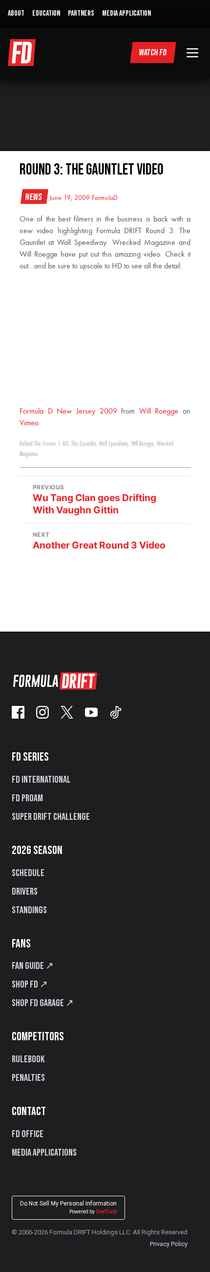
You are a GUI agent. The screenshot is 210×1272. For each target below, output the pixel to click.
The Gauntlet (83, 443)
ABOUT (16, 13)
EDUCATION (46, 13)
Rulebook (28, 1059)
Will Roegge (159, 412)
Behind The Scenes (38, 443)
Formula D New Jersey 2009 (68, 412)
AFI (65, 443)
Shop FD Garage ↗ (43, 1003)
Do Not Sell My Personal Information (68, 1207)
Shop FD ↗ (30, 984)
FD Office (27, 1134)
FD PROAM (27, 798)
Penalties (28, 1078)
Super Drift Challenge (51, 817)
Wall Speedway (113, 443)
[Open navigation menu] (192, 53)
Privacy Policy (169, 1244)
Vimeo (29, 423)
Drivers (25, 892)
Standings (29, 910)
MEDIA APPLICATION (126, 13)
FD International (41, 780)
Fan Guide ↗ (33, 966)
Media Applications (44, 1153)
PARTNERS (81, 13)
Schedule (28, 873)
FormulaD (105, 198)
